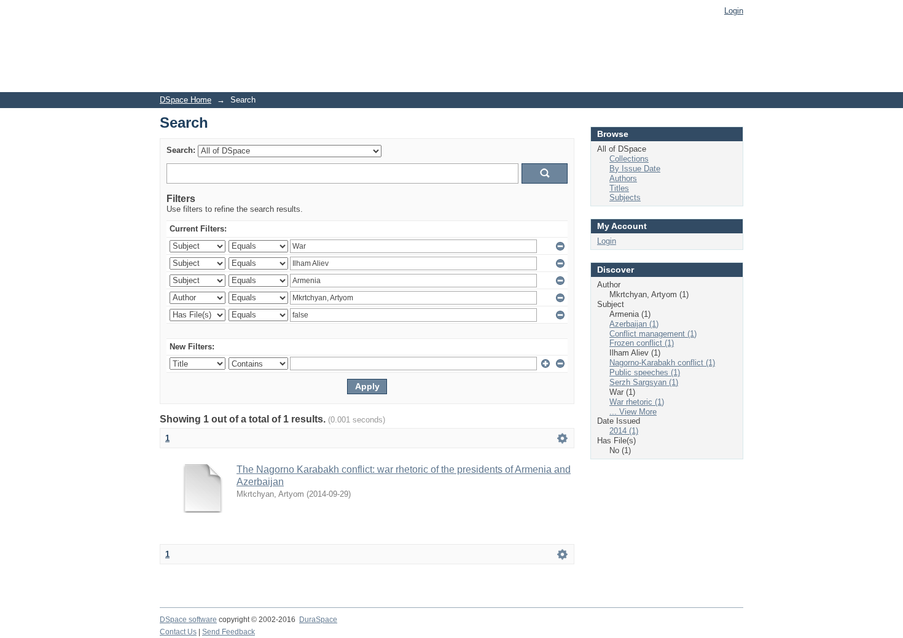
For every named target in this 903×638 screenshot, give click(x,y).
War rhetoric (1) (636, 402)
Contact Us (178, 632)
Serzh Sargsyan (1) (643, 382)
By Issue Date (634, 168)
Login (733, 10)
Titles (619, 188)
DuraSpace (318, 619)
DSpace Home (185, 99)
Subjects (625, 197)
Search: (180, 150)
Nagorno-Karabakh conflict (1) (662, 362)
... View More (633, 411)
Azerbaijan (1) (634, 324)
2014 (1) (623, 430)
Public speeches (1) (644, 372)
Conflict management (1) (653, 333)
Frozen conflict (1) (641, 343)
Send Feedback (228, 632)
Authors (623, 178)
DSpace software (188, 619)
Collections (629, 158)
